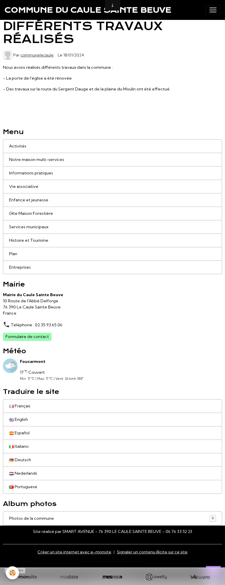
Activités (17, 146)
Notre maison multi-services (36, 159)
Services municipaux (28, 226)
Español (22, 432)
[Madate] (69, 577)
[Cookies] (12, 572)
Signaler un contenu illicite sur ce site (152, 552)
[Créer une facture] (199, 577)
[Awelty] (156, 577)
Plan (13, 253)
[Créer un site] (25, 577)
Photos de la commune (111, 518)
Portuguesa (25, 486)
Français (22, 406)
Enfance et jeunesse (28, 200)
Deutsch (22, 459)
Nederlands (25, 473)
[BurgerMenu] (213, 10)
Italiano (21, 446)
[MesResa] (112, 577)
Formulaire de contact (27, 336)
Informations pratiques (31, 173)
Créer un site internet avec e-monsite (74, 552)
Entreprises (20, 267)
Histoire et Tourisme (28, 240)
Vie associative (23, 186)
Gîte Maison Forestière (31, 213)
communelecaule (37, 55)
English (21, 419)
